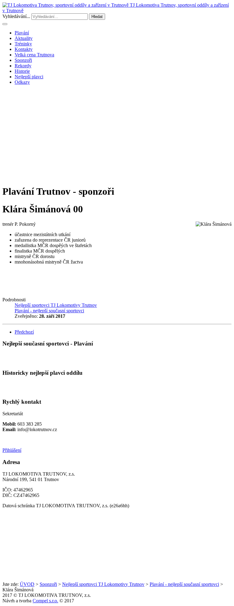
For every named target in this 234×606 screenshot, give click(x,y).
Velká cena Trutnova (34, 54)
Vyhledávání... (16, 16)
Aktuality (24, 38)
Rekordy (23, 65)
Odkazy (22, 82)
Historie (22, 71)
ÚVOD (27, 584)
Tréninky (23, 43)
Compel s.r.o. (45, 600)
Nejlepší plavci (29, 76)
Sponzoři (23, 60)
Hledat (97, 16)
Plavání (22, 32)
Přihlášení (11, 450)
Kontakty (24, 49)
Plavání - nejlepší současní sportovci (184, 584)
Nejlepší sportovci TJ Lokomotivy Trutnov (103, 584)
